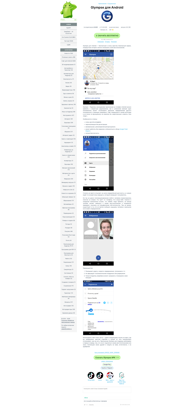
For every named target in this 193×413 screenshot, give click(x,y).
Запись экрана (67, 101)
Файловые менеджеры (68, 296)
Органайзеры (68, 204)
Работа (67, 258)
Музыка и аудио (67, 186)
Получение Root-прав (68, 235)
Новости (67, 53)
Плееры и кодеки (67, 220)
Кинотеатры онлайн (67, 146)
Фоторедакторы (67, 309)
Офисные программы (68, 208)
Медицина (67, 179)
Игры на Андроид (67, 111)
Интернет (67, 119)
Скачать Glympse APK (107, 357)
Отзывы (107, 41)
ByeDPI (69, 28)
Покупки (67, 231)
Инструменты (67, 115)
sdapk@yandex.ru (66, 329)
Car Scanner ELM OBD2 (68, 37)
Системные (67, 273)
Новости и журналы (68, 193)
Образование (67, 200)
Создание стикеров (68, 282)
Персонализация (68, 217)
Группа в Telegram (107, 368)
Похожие (114, 41)
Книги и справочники (68, 155)
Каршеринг (67, 142)
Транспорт (67, 293)
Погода (67, 224)
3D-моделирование (68, 64)
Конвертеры (67, 160)
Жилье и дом (68, 97)
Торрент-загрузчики (68, 289)
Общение (67, 131)
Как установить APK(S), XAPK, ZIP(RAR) (107, 352)
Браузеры (67, 122)
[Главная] (68, 17)
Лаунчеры (67, 164)
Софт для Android (67, 61)
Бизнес (68, 82)
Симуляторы (67, 269)
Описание (101, 41)
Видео (67, 86)
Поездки (67, 227)
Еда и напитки (67, 93)
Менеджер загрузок (68, 182)
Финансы (67, 302)
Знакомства (67, 108)
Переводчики (68, 213)
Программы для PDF (68, 249)
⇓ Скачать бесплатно (107, 36)
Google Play (107, 364)
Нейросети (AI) (67, 189)
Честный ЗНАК (68, 41)
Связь (67, 266)
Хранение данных (67, 313)
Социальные (67, 286)
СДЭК (68, 44)
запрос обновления (107, 361)
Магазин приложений (68, 168)
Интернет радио (67, 135)
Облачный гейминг (67, 197)
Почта (67, 240)
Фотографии (67, 305)
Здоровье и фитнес (67, 104)
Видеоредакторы (67, 90)
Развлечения (67, 262)
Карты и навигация (67, 139)
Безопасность (67, 79)
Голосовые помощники (69, 126)
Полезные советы (67, 57)
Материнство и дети (68, 173)
